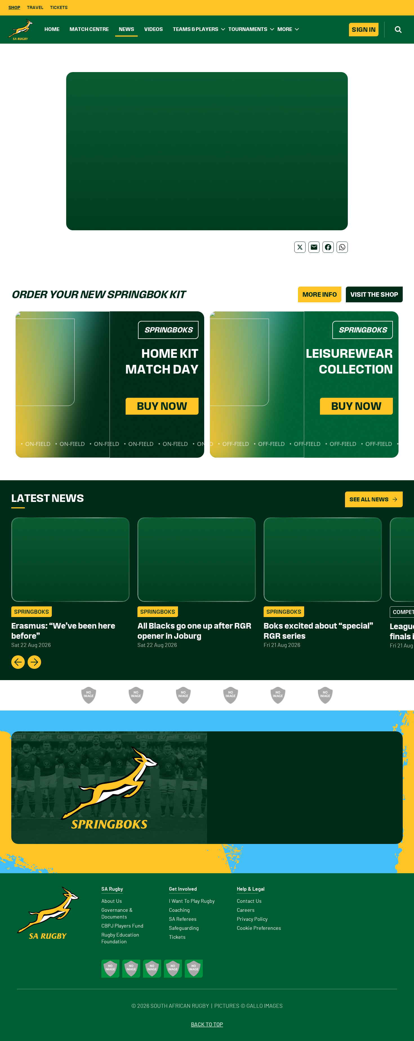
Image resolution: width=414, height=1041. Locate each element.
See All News (369, 499)
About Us (111, 901)
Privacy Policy (252, 919)
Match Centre (89, 29)
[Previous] (18, 662)
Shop (14, 7)
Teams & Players (195, 29)
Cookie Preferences (259, 928)
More (284, 29)
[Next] (34, 662)
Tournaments (247, 29)
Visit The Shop (374, 294)
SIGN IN (364, 29)
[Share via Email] (314, 247)
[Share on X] (300, 247)
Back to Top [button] (207, 1024)
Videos (153, 29)
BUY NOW (162, 406)
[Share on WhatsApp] (342, 247)
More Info (319, 294)
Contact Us (249, 901)
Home (51, 29)
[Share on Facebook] (328, 247)
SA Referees (183, 919)
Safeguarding (184, 928)
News (126, 29)
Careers (246, 910)
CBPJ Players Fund (122, 926)
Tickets (59, 7)
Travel (35, 7)
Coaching (179, 910)
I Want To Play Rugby (192, 901)
